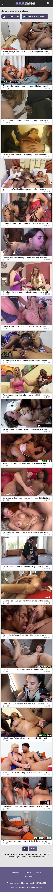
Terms (27, 872)
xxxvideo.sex (24, 888)
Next (32, 849)
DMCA (38, 872)
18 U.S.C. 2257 (27, 877)
